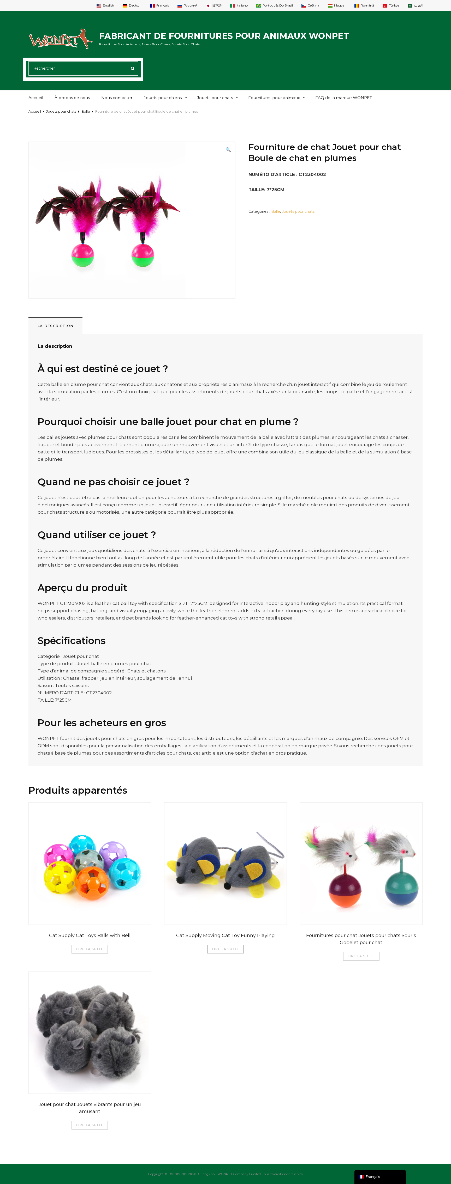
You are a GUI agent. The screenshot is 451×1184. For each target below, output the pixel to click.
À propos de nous (72, 97)
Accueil (35, 97)
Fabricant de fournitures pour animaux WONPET (224, 36)
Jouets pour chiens (163, 97)
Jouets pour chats (215, 97)
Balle (85, 111)
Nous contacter (116, 97)
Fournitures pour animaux (274, 97)
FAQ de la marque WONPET (343, 97)
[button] (228, 149)
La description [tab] (55, 326)
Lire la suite (90, 949)
